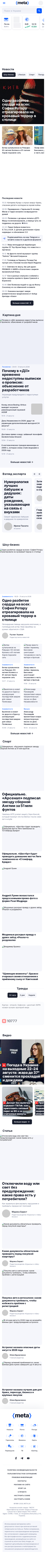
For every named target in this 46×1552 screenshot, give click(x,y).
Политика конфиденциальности (22, 1470)
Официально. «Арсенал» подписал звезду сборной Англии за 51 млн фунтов (21, 801)
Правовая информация (22, 1477)
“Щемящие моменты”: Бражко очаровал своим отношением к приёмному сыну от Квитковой (20, 976)
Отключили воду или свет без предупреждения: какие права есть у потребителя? (21, 1191)
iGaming (34, 1451)
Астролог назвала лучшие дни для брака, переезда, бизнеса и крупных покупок (22, 1392)
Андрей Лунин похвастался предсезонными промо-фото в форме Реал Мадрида (19, 898)
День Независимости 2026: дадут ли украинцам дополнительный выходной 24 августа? (20, 423)
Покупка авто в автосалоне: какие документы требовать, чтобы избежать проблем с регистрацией (21, 1301)
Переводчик (9, 1451)
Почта (22, 1430)
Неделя (31, 995)
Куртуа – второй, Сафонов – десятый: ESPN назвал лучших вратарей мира (21, 1006)
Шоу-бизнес (9, 74)
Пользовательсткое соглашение (22, 1474)
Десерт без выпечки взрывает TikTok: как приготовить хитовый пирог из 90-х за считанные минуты (17, 1102)
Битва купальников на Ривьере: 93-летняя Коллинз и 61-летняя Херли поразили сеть (16, 150)
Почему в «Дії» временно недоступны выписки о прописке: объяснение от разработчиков (21, 380)
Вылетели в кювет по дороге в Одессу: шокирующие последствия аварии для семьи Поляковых (11, 718)
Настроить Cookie (22, 1495)
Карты (34, 1440)
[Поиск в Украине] (39, 10)
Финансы (22, 1440)
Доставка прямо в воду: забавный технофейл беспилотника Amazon (22, 435)
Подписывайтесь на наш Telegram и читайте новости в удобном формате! (24, 238)
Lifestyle (21, 74)
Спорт (31, 74)
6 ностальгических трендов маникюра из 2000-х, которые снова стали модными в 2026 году (20, 447)
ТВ (22, 1451)
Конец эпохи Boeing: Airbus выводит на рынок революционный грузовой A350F (14, 408)
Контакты (22, 1481)
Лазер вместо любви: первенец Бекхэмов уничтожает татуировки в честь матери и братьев (32, 673)
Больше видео (20, 1122)
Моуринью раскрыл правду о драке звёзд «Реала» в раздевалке (19, 937)
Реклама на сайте (22, 1485)
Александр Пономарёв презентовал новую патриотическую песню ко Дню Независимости (32, 718)
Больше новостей (21, 462)
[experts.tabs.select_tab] (34, 474)
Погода (41, 74)
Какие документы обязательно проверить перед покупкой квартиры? (20, 1254)
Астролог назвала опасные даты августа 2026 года (21, 1348)
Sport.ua (22, 1488)
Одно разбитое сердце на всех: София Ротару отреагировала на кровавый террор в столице (19, 610)
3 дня (22, 995)
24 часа (12, 995)
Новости (10, 1430)
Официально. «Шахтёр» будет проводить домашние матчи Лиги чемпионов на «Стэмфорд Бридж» (21, 857)
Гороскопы (10, 1440)
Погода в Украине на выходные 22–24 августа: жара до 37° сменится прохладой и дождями (22, 1062)
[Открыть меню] (4, 3)
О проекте (22, 1492)
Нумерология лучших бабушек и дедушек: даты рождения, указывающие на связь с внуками (17, 497)
